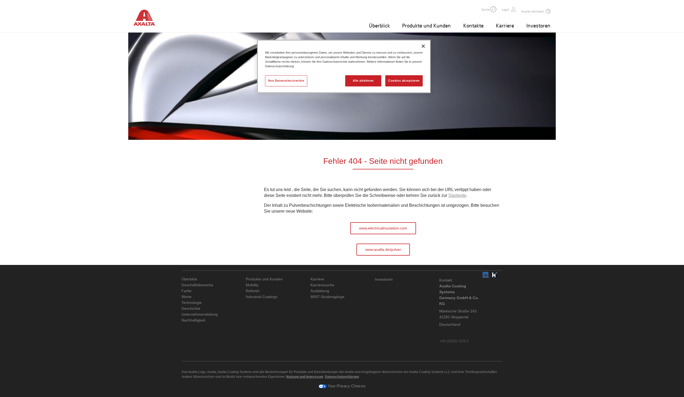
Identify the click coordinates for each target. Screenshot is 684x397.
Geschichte (190, 309)
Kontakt (445, 280)
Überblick (379, 25)
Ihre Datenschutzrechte (286, 80)
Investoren (538, 25)
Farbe (186, 291)
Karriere (505, 25)
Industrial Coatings (261, 297)
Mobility (252, 285)
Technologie (191, 303)
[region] (344, 66)
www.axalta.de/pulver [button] (383, 249)
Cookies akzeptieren (404, 80)
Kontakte (473, 25)
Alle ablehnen (363, 80)
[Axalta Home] (147, 18)
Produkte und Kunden (426, 25)
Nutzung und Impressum (304, 377)
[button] (493, 9)
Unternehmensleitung (199, 314)
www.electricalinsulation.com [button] (383, 228)
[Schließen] (423, 46)
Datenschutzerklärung (342, 377)
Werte (186, 297)
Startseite (457, 195)
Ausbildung (319, 291)
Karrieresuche (322, 285)
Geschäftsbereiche (197, 285)
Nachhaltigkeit (193, 320)
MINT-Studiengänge (327, 297)
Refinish (252, 291)
